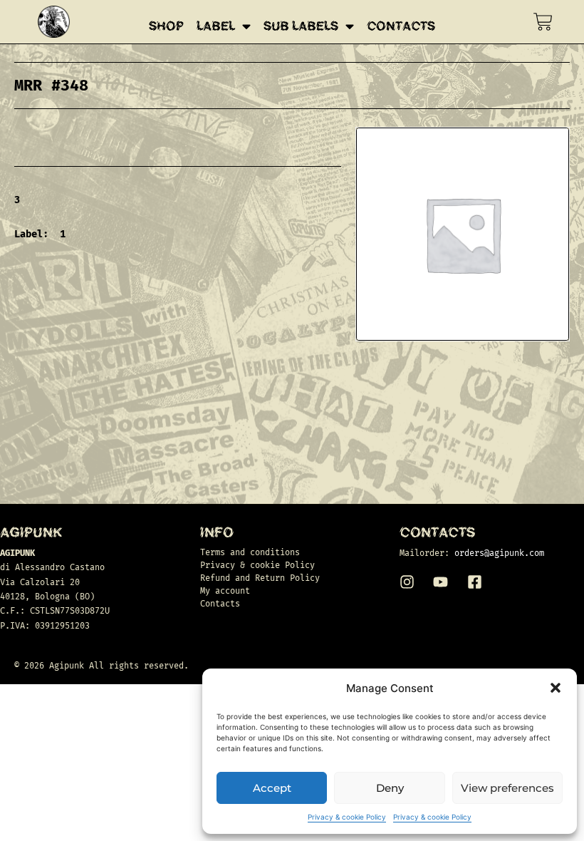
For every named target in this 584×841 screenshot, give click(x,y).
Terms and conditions (250, 552)
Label (216, 26)
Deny (390, 788)
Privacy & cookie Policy (347, 816)
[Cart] (543, 22)
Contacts (401, 26)
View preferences (507, 788)
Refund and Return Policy (260, 578)
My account (225, 591)
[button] (555, 688)
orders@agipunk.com (499, 553)
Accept (272, 788)
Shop (166, 26)
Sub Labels (301, 26)
